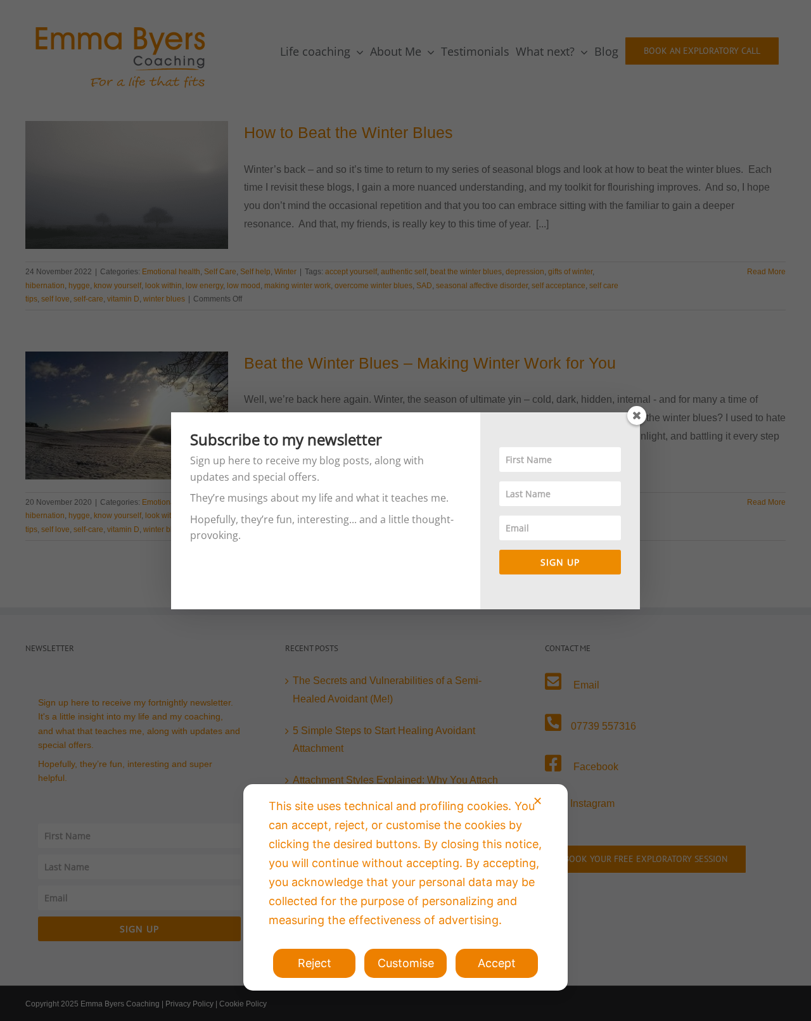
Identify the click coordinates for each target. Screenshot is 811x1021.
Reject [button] (314, 963)
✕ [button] (537, 801)
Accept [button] (497, 963)
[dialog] (405, 887)
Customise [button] (406, 963)
